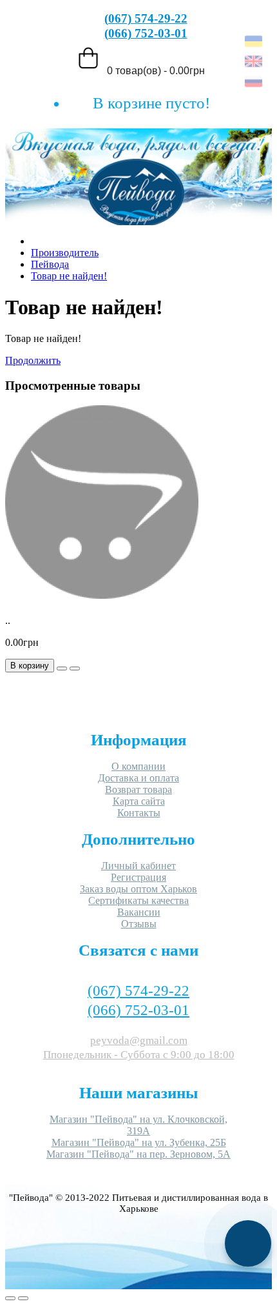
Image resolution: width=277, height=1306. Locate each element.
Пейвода (50, 264)
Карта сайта (139, 801)
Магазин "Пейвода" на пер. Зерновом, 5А (138, 1154)
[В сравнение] (75, 668)
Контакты (138, 812)
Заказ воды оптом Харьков (138, 888)
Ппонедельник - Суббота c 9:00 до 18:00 (138, 1055)
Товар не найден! (69, 275)
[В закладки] (62, 668)
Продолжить (33, 360)
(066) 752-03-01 (145, 33)
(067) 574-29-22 (145, 18)
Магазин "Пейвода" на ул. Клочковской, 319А (138, 1125)
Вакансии (138, 912)
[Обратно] (23, 1298)
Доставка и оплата (138, 777)
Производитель (65, 252)
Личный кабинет (138, 865)
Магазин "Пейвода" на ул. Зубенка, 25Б (139, 1142)
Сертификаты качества (138, 900)
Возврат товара (138, 789)
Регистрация (138, 877)
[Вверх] (10, 1298)
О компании (138, 766)
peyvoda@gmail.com (138, 1040)
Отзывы (139, 923)
